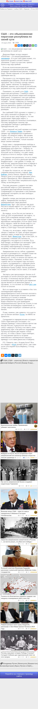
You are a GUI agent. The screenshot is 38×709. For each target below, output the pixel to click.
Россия (24, 6)
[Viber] (30, 45)
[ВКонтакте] (19, 45)
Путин (30, 6)
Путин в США (25, 666)
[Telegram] (36, 45)
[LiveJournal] (27, 45)
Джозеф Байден (7, 363)
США (26, 91)
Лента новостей (15, 6)
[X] (24, 45)
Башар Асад (27, 363)
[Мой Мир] (21, 45)
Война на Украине (6, 9)
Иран (17, 666)
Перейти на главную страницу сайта (19, 675)
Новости (31, 4)
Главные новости (20, 4)
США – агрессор (15, 360)
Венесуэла (17, 236)
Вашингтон (32, 663)
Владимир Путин (10, 663)
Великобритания (7, 666)
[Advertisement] (19, 20)
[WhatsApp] (33, 45)
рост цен (32, 284)
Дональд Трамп (16, 131)
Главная (11, 4)
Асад (14, 344)
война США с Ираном (21, 9)
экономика (5, 58)
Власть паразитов (30, 360)
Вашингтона (6, 204)
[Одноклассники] (16, 45)
